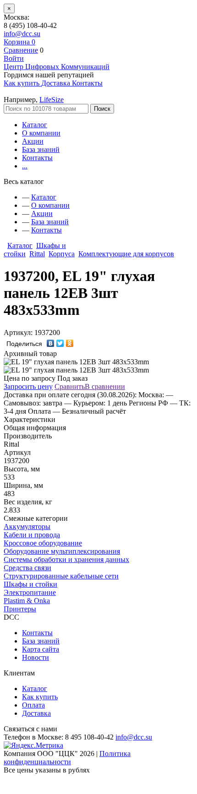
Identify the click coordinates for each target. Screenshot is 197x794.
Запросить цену (28, 386)
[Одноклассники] (70, 343)
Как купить (40, 697)
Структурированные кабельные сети (61, 576)
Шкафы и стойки (30, 584)
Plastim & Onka (27, 601)
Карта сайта (40, 649)
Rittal (37, 254)
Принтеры (20, 609)
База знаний (41, 149)
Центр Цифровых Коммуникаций (56, 66)
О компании (41, 133)
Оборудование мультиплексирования (62, 551)
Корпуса (62, 254)
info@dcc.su (22, 34)
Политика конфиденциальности (67, 758)
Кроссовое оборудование (43, 543)
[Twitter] (60, 343)
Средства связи (27, 568)
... (24, 166)
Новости (35, 657)
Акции (33, 141)
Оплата (33, 705)
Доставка (36, 713)
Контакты (37, 158)
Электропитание (30, 592)
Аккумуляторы (27, 526)
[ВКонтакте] (50, 343)
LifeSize (51, 99)
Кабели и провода (32, 535)
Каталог (34, 125)
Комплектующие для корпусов (126, 254)
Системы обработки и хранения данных (66, 559)
